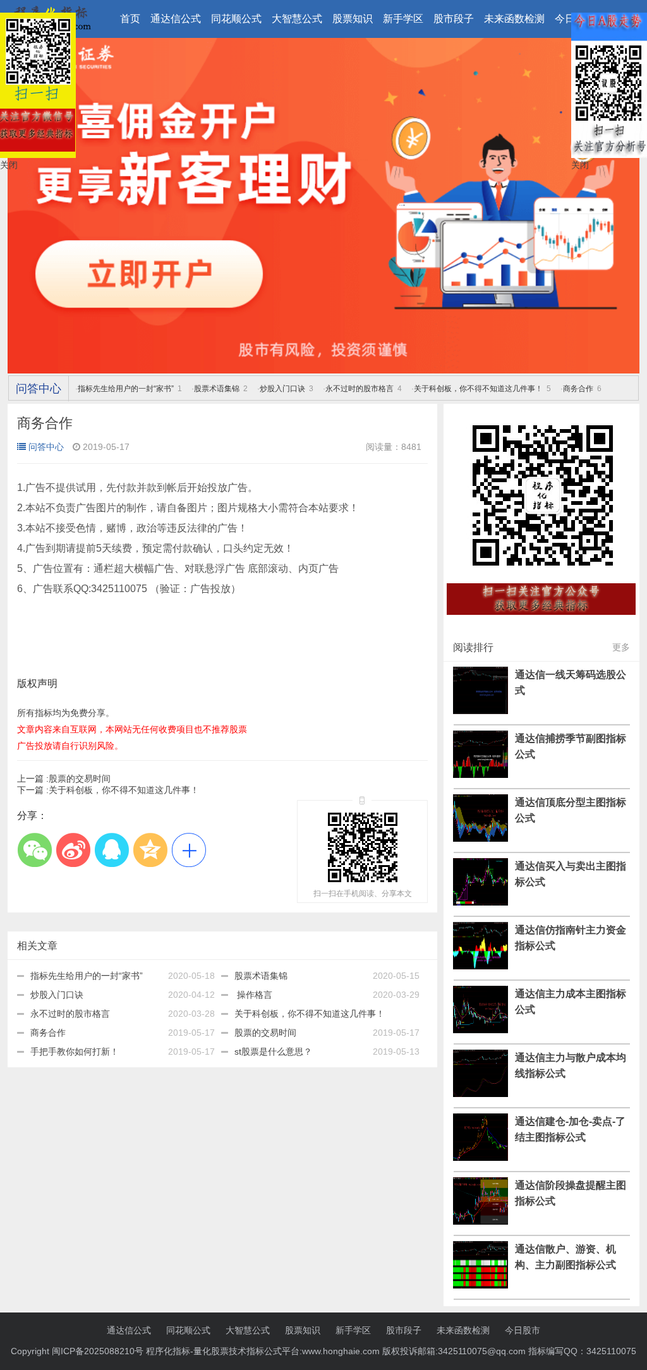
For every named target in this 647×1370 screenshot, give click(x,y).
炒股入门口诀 (282, 388)
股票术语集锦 (216, 388)
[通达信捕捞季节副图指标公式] (480, 775)
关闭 (9, 165)
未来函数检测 (514, 18)
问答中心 (38, 388)
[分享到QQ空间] (150, 850)
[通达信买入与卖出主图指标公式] (480, 902)
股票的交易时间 (64, 778)
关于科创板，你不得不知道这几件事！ (478, 388)
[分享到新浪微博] (73, 850)
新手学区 (403, 18)
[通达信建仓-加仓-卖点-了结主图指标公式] (480, 1158)
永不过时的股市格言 (359, 388)
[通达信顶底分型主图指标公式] (480, 839)
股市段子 (453, 18)
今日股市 (522, 1330)
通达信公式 (175, 18)
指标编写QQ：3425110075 (582, 1351)
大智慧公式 (297, 18)
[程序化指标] (323, 370)
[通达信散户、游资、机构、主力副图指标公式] (480, 1285)
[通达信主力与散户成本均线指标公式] (480, 1094)
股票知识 (352, 18)
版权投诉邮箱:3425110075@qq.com (454, 1351)
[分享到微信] (34, 850)
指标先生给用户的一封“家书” (126, 388)
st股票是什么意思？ (273, 1051)
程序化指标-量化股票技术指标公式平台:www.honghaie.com (263, 1351)
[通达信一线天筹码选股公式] (480, 711)
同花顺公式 (236, 18)
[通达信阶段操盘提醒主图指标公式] (480, 1221)
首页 (130, 18)
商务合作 (578, 388)
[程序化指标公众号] (541, 622)
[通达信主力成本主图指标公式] (480, 1030)
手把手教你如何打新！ (74, 1051)
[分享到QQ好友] (111, 850)
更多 (621, 647)
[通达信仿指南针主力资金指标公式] (480, 966)
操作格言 (253, 995)
